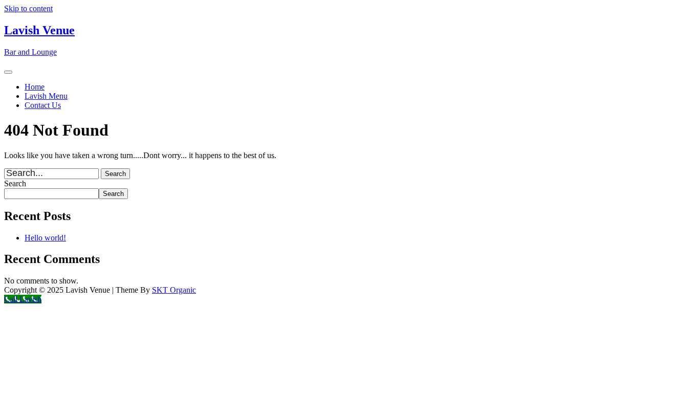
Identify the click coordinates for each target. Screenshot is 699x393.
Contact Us (43, 105)
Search (15, 183)
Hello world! (45, 237)
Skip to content (28, 8)
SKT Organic (174, 290)
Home (35, 86)
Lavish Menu (46, 96)
